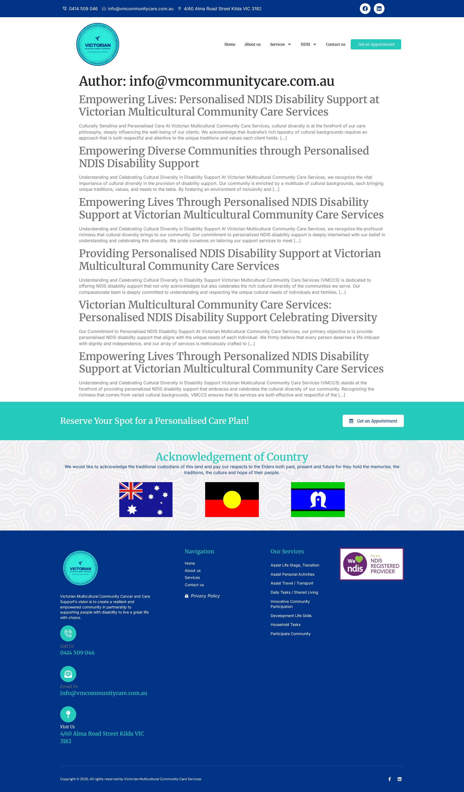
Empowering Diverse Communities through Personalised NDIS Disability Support (224, 157)
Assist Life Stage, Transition (295, 565)
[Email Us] (68, 674)
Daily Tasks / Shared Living (294, 592)
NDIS (305, 44)
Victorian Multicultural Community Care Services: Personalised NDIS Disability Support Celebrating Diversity (228, 311)
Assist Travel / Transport (292, 583)
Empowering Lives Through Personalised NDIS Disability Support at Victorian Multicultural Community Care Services (231, 208)
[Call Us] (68, 633)
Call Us (67, 646)
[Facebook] (365, 8)
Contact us (335, 44)
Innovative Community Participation (290, 604)
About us (253, 44)
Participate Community (291, 633)
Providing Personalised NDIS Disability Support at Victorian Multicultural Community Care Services (230, 260)
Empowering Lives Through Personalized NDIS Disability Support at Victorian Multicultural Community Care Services (231, 363)
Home (229, 44)
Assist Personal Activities (292, 574)
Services (277, 44)
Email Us (69, 686)
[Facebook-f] (389, 779)
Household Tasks (285, 624)
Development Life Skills (291, 615)
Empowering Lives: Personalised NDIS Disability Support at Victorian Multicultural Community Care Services (229, 106)
